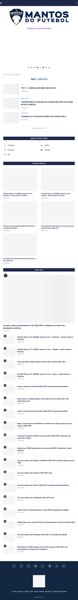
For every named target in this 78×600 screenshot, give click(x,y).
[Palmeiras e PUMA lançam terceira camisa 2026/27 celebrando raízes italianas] (9, 451)
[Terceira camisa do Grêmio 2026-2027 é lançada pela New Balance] (9, 488)
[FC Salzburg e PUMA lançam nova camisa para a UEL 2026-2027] (20, 244)
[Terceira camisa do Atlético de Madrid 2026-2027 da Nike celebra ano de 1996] (9, 463)
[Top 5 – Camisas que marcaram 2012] (11, 89)
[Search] (77, 3)
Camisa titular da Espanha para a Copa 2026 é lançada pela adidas (43, 510)
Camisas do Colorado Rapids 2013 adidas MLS (43, 116)
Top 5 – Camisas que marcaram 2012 (38, 88)
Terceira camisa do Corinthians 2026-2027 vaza (35, 497)
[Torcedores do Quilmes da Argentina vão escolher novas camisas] (11, 103)
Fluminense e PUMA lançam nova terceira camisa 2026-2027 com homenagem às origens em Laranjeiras (42, 548)
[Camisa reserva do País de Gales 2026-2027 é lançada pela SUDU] (9, 414)
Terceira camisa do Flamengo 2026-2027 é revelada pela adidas (42, 535)
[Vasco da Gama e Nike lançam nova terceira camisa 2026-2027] (9, 365)
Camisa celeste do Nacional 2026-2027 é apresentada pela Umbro (43, 386)
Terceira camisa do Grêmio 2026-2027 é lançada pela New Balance (43, 485)
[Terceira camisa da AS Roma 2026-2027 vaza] (9, 476)
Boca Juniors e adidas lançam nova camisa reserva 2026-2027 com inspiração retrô (43, 400)
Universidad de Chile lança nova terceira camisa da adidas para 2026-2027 (57, 227)
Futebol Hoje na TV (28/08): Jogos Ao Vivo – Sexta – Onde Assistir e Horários (44, 375)
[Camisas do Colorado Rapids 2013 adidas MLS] (11, 117)
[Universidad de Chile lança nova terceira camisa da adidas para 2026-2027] (58, 212)
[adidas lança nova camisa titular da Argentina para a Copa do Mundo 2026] (9, 525)
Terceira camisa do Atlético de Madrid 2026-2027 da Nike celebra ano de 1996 (45, 462)
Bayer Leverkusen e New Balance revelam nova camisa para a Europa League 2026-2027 (44, 425)
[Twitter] (31, 67)
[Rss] (46, 67)
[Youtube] (37, 67)
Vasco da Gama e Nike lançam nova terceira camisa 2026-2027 (41, 362)
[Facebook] (28, 67)
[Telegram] (43, 67)
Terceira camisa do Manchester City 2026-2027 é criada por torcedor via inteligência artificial (34, 326)
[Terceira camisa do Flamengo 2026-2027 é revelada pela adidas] (9, 537)
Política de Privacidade (60, 591)
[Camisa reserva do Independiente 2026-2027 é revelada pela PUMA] (20, 212)
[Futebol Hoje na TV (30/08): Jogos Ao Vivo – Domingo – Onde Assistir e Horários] (20, 179)
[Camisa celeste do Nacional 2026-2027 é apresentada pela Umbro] (9, 389)
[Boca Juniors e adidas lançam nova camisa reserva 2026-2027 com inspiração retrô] (9, 402)
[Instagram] (34, 67)
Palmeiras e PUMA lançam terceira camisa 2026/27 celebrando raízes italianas (44, 449)
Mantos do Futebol (8, 74)
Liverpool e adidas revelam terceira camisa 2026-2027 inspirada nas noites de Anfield (44, 437)
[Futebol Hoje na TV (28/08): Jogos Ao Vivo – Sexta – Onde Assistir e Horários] (9, 377)
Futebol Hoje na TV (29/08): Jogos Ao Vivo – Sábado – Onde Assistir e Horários (56, 194)
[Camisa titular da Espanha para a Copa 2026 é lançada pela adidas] (9, 513)
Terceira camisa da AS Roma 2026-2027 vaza (34, 473)
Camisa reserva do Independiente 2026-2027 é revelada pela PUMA (19, 227)
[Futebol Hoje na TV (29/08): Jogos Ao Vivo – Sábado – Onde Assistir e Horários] (58, 179)
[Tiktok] (49, 67)
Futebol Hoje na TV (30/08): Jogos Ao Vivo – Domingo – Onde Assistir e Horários (18, 194)
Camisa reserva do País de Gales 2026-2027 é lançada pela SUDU (42, 411)
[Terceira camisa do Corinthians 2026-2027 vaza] (9, 500)
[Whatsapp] (40, 67)
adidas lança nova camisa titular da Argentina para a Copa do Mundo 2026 (46, 522)
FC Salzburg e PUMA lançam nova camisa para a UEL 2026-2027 (19, 259)
